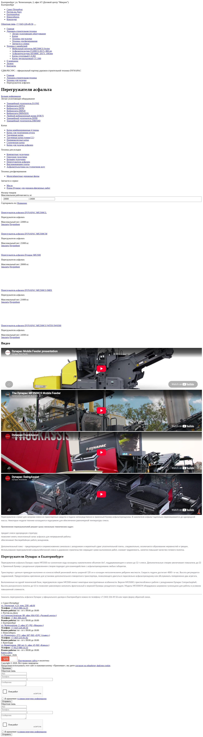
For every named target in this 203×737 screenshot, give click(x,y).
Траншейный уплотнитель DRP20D (23, 121)
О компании (12, 61)
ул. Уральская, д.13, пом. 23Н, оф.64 (18, 605)
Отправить (6, 701)
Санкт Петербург (15, 9)
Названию (22, 203)
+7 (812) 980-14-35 (19, 608)
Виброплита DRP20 (16, 111)
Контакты (11, 66)
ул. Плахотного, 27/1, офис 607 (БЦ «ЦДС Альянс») (25, 635)
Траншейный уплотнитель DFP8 (22, 118)
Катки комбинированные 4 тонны (23, 130)
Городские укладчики (17, 157)
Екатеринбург (13, 14)
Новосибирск (13, 17)
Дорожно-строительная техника (22, 31)
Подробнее (15, 224)
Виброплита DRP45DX (18, 113)
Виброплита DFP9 (15, 108)
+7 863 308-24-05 (19, 618)
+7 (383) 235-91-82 (19, 638)
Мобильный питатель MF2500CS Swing (31, 48)
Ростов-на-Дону (14, 12)
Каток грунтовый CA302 (24, 56)
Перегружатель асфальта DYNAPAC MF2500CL (24, 212)
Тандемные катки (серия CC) (20, 137)
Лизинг (10, 63)
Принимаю (6, 668)
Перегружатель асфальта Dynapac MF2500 (21, 255)
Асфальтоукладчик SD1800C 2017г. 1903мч (32, 53)
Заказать (5, 224)
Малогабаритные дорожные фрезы (23, 176)
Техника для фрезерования (24, 41)
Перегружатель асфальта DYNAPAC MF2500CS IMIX (26, 290)
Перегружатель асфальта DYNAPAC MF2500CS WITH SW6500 (31, 325)
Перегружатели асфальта (18, 162)
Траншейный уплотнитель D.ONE (23, 103)
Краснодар (12, 19)
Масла (10, 185)
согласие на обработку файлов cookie (92, 665)
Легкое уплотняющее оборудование (29, 34)
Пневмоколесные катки (18, 140)
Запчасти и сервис (20, 43)
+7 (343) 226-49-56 (24, 24)
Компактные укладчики (18, 154)
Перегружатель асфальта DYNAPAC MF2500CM (24, 234)
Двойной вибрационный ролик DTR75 (25, 116)
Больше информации (11, 96)
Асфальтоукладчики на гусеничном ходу (26, 167)
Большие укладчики (16, 159)
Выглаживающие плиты (18, 164)
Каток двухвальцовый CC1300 (26, 58)
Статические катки (16, 142)
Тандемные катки (15, 135)
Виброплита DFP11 (16, 106)
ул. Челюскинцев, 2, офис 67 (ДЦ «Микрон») (22, 625)
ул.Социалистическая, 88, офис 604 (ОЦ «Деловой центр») (29, 615)
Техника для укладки (22, 38)
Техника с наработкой (17, 46)
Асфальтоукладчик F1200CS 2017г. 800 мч (32, 51)
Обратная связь (8, 24)
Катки (15, 36)
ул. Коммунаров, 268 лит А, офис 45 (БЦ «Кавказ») (25, 645)
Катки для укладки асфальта (20, 145)
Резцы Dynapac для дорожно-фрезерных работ (28, 188)
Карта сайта (6, 652)
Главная (10, 29)
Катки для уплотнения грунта (21, 132)
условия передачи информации (32, 698)
